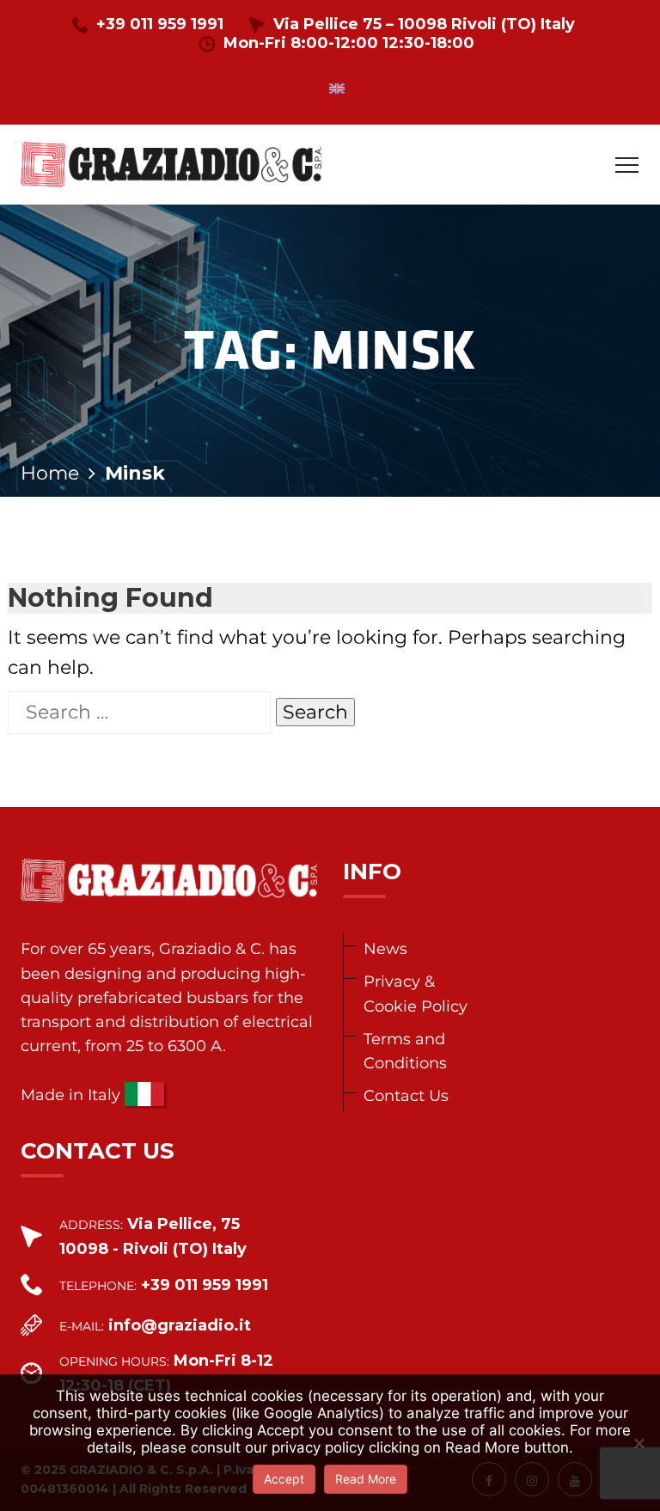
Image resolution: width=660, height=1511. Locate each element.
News (385, 948)
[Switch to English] (337, 88)
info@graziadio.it (179, 1325)
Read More (365, 1478)
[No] (638, 1443)
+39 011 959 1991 (159, 24)
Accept (284, 1478)
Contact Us (406, 1095)
